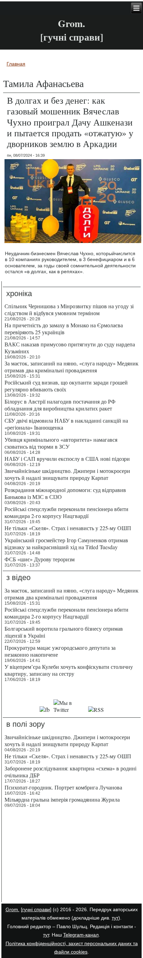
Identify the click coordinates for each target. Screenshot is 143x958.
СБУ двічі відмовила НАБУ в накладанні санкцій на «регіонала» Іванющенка (66, 424)
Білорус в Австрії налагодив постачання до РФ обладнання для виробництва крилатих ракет (60, 405)
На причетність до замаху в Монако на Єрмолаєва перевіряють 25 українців (64, 328)
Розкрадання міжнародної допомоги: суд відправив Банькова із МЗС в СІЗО (65, 493)
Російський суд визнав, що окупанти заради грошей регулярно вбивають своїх (66, 386)
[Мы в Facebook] (44, 709)
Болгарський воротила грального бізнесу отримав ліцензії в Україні (64, 632)
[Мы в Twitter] (69, 709)
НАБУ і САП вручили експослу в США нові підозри (67, 458)
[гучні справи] (36, 909)
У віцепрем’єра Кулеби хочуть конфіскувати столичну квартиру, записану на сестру (69, 670)
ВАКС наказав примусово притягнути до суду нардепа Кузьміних (70, 347)
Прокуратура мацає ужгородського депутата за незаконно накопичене (60, 651)
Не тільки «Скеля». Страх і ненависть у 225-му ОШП (68, 528)
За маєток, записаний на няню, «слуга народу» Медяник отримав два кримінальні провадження (71, 367)
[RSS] (96, 709)
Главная (16, 64)
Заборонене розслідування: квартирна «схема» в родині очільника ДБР (70, 772)
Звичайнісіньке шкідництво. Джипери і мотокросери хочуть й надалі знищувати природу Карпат (67, 474)
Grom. (71, 23)
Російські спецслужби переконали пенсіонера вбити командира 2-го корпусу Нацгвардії (66, 512)
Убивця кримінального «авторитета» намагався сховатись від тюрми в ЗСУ (61, 443)
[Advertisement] (72, 856)
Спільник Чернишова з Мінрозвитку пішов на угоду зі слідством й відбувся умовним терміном (69, 309)
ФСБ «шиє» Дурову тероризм (40, 559)
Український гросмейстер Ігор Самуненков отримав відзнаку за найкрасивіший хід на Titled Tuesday (66, 543)
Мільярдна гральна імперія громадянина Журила (62, 799)
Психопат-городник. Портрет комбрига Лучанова (63, 787)
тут (115, 918)
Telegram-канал (81, 935)
